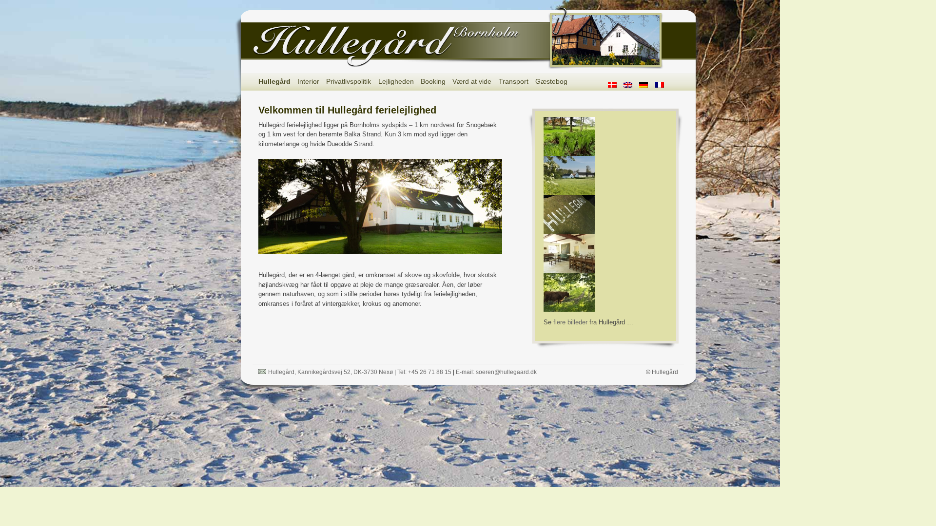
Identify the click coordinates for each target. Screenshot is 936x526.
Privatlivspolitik (348, 81)
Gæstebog (551, 81)
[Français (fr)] (663, 83)
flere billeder (570, 322)
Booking (433, 81)
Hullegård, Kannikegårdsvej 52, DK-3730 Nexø (330, 372)
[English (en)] (631, 83)
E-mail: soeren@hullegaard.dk (496, 372)
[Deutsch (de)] (647, 83)
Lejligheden (396, 81)
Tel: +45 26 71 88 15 (424, 372)
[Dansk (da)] (616, 83)
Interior (308, 81)
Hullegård (274, 81)
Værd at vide (471, 81)
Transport (513, 81)
